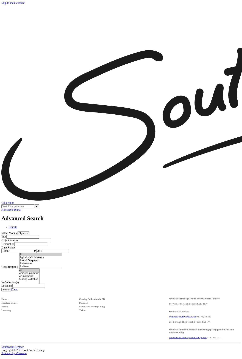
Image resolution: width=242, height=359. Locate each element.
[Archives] (40, 266)
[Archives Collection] (29, 273)
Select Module (9, 232)
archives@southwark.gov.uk (182, 316)
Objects (13, 226)
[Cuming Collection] (29, 279)
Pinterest (83, 303)
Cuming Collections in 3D (92, 299)
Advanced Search (11, 209)
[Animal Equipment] (40, 260)
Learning (6, 310)
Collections (7, 202)
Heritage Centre (9, 303)
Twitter (82, 310)
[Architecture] (40, 263)
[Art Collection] (29, 276)
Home (4, 299)
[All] (40, 254)
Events (4, 306)
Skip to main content (12, 2)
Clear (15, 289)
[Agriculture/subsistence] (40, 257)
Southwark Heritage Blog (92, 306)
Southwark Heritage (12, 346)
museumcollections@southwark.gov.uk (188, 337)
